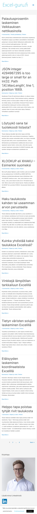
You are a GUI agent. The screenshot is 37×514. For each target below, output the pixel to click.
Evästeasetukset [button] (19, 511)
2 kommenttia (5, 210)
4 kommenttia (5, 34)
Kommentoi (5, 93)
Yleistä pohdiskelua (16, 34)
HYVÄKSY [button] (30, 511)
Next (32, 442)
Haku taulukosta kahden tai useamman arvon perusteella (18, 203)
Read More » (5, 61)
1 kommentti (5, 414)
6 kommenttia (5, 168)
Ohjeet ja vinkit (13, 93)
